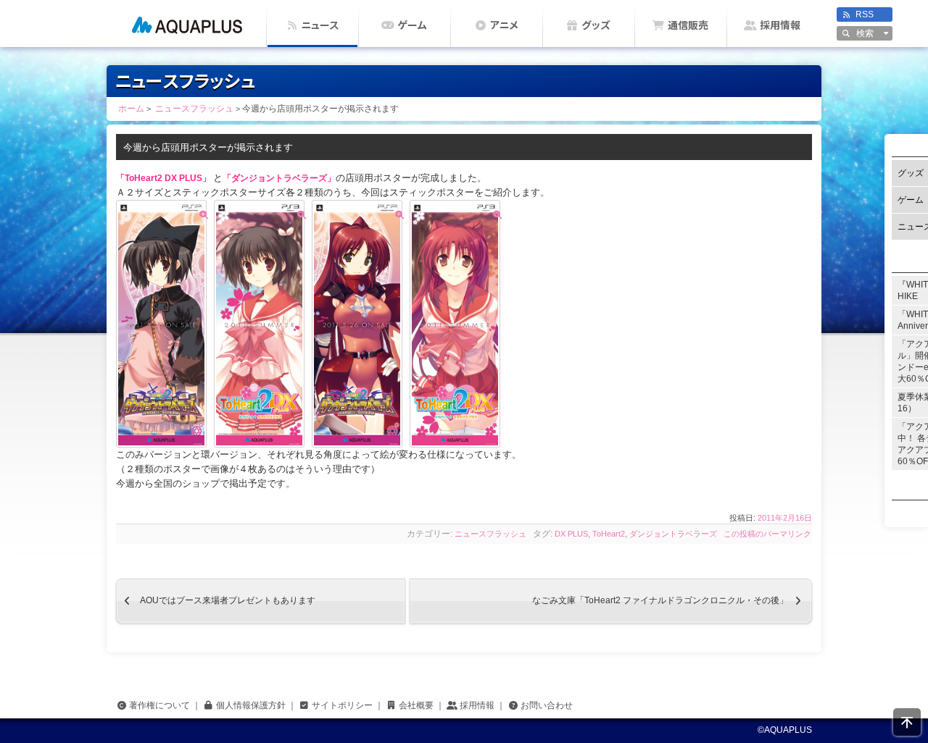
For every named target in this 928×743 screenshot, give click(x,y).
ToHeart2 (608, 533)
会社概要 (416, 705)
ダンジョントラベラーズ (673, 533)
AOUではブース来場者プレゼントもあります (215, 600)
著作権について (159, 705)
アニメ (504, 25)
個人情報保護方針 (251, 705)
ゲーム (412, 25)
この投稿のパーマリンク (767, 533)
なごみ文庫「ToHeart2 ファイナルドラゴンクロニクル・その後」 (672, 600)
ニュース (320, 25)
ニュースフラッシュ (490, 533)
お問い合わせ (547, 705)
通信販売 (688, 25)
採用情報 (780, 25)
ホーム (186, 23)
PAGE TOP (907, 722)
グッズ (595, 25)
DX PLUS (571, 533)
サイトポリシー (342, 705)
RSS (865, 14)
